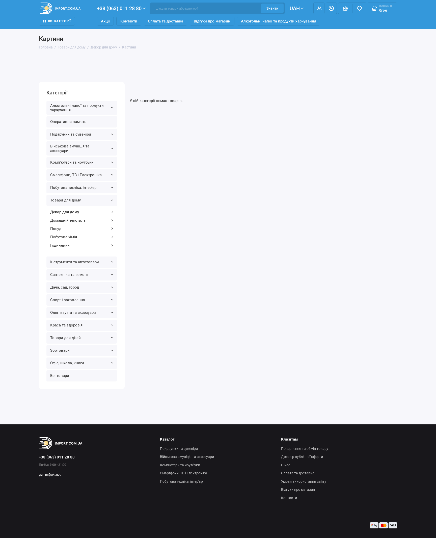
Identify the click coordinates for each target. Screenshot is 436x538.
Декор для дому (64, 212)
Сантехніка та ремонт (69, 274)
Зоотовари (60, 350)
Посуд (55, 228)
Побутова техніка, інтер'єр (73, 187)
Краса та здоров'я (66, 325)
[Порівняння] (345, 8)
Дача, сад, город (64, 287)
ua (318, 8)
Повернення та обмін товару (304, 449)
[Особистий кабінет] (331, 8)
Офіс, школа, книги (67, 363)
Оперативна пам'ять (68, 121)
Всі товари (59, 375)
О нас (285, 465)
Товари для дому (65, 200)
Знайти (272, 8)
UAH (295, 8)
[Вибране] (359, 8)
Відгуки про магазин (212, 21)
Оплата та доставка (165, 21)
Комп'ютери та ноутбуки (72, 162)
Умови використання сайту (303, 481)
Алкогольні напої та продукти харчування (278, 21)
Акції (105, 21)
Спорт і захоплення (67, 300)
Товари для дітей (65, 338)
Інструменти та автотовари (74, 262)
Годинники (60, 245)
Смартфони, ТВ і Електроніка (76, 175)
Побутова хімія (63, 237)
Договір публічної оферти (302, 457)
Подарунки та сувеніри (70, 134)
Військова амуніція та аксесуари (69, 148)
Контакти (128, 21)
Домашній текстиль (68, 220)
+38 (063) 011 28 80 (119, 8)
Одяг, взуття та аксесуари (73, 312)
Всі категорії (59, 21)
